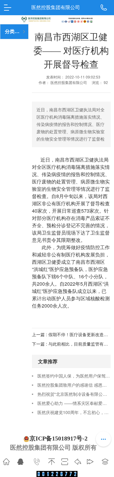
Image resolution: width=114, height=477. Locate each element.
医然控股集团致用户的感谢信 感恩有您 (74, 385)
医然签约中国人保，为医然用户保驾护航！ (74, 376)
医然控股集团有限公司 (55, 7)
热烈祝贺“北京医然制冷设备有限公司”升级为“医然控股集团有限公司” (74, 394)
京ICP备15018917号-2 (58, 438)
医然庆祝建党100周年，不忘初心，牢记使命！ (74, 412)
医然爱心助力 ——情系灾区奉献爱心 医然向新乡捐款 (74, 403)
